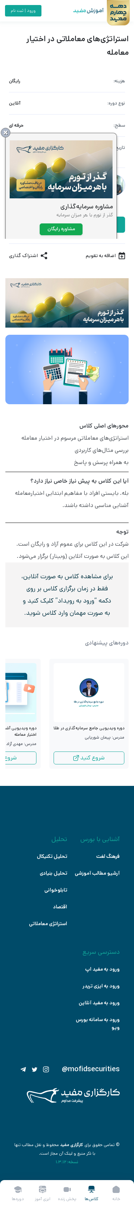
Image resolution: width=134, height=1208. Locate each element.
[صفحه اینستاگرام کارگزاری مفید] (46, 1069)
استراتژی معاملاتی (48, 923)
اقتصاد (60, 906)
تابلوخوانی (55, 890)
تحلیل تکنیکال (52, 856)
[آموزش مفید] (82, 11)
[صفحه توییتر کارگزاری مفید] (34, 1069)
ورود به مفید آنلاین (99, 1002)
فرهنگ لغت (108, 856)
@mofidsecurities (91, 1069)
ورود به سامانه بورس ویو (98, 1023)
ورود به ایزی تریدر (101, 986)
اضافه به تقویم (101, 255)
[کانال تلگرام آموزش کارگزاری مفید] (23, 1069)
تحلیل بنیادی (53, 873)
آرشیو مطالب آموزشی (97, 873)
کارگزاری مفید (71, 1145)
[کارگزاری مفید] (73, 1101)
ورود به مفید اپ (102, 969)
